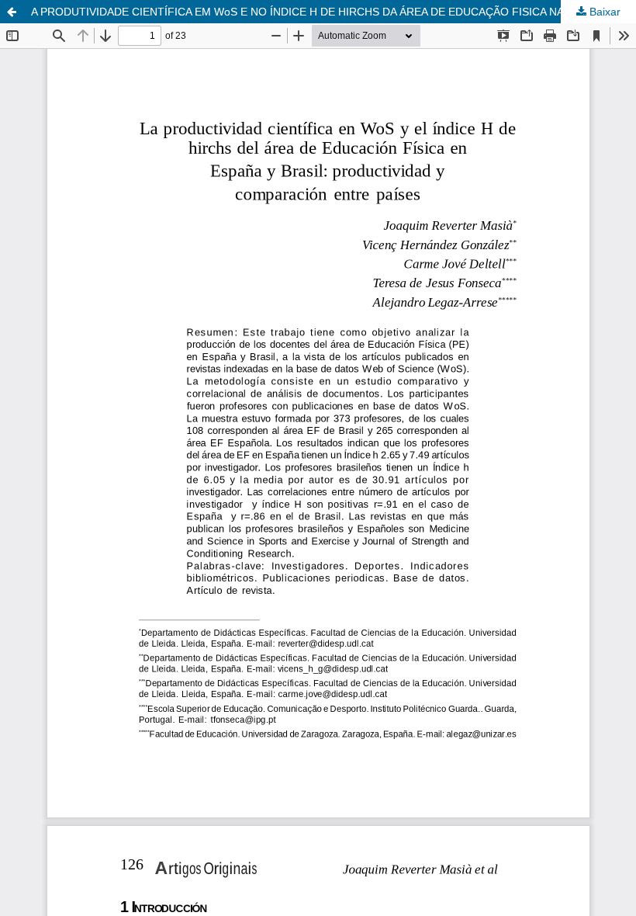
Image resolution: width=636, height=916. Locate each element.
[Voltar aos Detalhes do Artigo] (11, 11)
